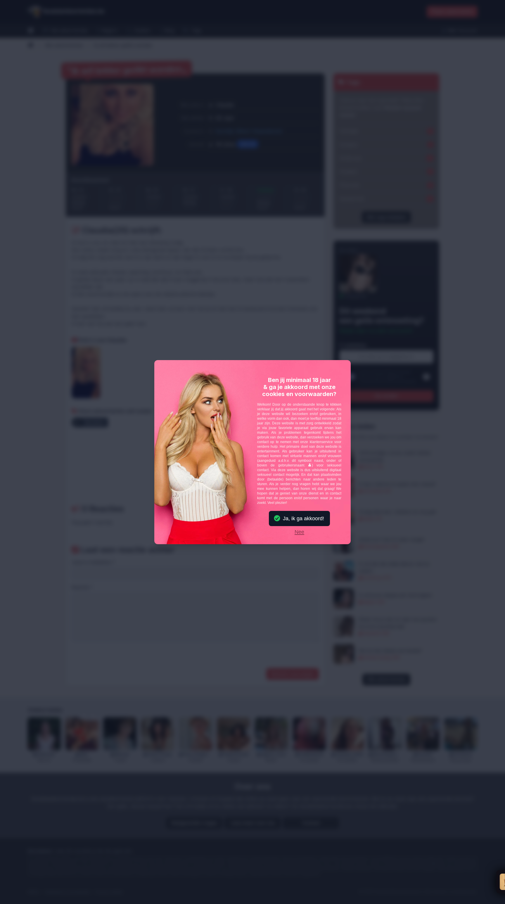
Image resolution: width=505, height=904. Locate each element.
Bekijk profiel (421, 885)
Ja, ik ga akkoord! (303, 518)
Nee (299, 532)
